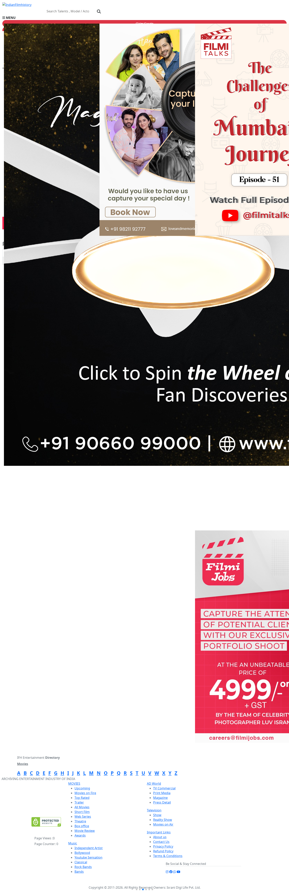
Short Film (82, 812)
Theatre (80, 821)
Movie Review (85, 831)
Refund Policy (163, 851)
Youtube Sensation (88, 857)
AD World (154, 783)
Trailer (79, 802)
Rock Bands (83, 867)
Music (72, 843)
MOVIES (74, 783)
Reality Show (162, 820)
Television (154, 810)
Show (157, 815)
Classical (81, 862)
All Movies (82, 807)
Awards (80, 835)
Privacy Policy (163, 846)
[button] (144, 17)
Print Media (161, 793)
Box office (82, 826)
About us (160, 837)
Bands (79, 871)
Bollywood (82, 853)
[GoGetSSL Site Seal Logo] (46, 822)
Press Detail (162, 802)
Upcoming (82, 788)
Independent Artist (89, 848)
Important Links (159, 832)
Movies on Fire (85, 793)
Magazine (160, 798)
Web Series (83, 816)
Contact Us (161, 842)
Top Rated (82, 798)
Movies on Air (163, 824)
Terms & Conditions (167, 856)
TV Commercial (164, 788)
